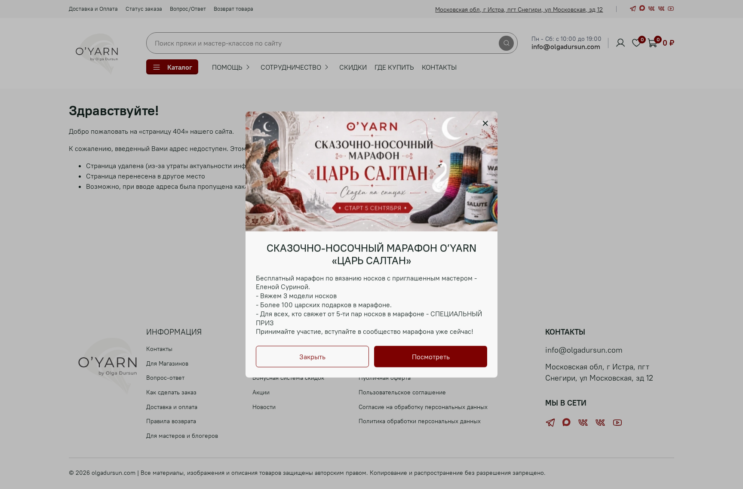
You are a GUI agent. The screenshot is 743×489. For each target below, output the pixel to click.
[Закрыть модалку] (485, 123)
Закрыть (312, 356)
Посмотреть (431, 356)
